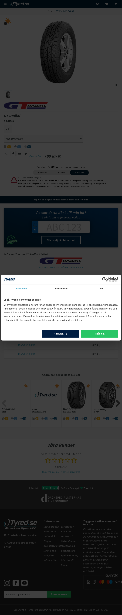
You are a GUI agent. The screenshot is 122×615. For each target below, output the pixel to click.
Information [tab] (61, 288)
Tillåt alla (99, 333)
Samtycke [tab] (21, 288)
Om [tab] (101, 288)
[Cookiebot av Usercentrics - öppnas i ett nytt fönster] (104, 279)
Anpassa (58, 333)
